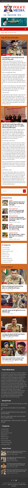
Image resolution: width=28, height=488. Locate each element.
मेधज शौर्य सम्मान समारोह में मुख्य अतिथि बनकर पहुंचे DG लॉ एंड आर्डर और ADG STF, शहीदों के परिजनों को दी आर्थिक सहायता (13, 126)
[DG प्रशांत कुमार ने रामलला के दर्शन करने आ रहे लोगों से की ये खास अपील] (14, 48)
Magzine (4, 253)
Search (24, 191)
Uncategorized (5, 262)
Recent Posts (7, 198)
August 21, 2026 (12, 206)
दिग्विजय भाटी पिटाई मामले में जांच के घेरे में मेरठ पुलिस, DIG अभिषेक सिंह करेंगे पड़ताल (17, 203)
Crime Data (4, 247)
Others (10, 200)
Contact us (15, 484)
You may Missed (7, 267)
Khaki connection (7, 54)
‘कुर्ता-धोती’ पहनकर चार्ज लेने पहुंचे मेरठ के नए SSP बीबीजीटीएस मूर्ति (16, 211)
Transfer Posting (13, 232)
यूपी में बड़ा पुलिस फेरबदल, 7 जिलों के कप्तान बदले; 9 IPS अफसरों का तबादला (17, 236)
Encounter (4, 249)
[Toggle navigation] (3, 29)
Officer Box (4, 255)
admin (18, 206)
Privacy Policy (22, 484)
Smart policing (6, 120)
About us (10, 484)
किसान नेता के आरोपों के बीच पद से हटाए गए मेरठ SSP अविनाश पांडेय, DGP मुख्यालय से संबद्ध (16, 227)
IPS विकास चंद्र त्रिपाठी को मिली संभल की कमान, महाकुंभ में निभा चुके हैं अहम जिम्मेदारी (17, 219)
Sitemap (14, 486)
